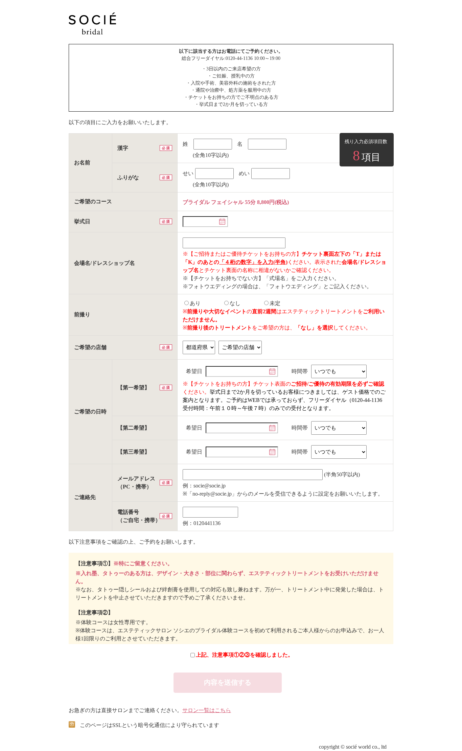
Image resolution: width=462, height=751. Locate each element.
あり (195, 303)
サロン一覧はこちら (206, 710)
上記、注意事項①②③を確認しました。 (244, 655)
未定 (275, 303)
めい (244, 173)
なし (235, 303)
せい (188, 173)
